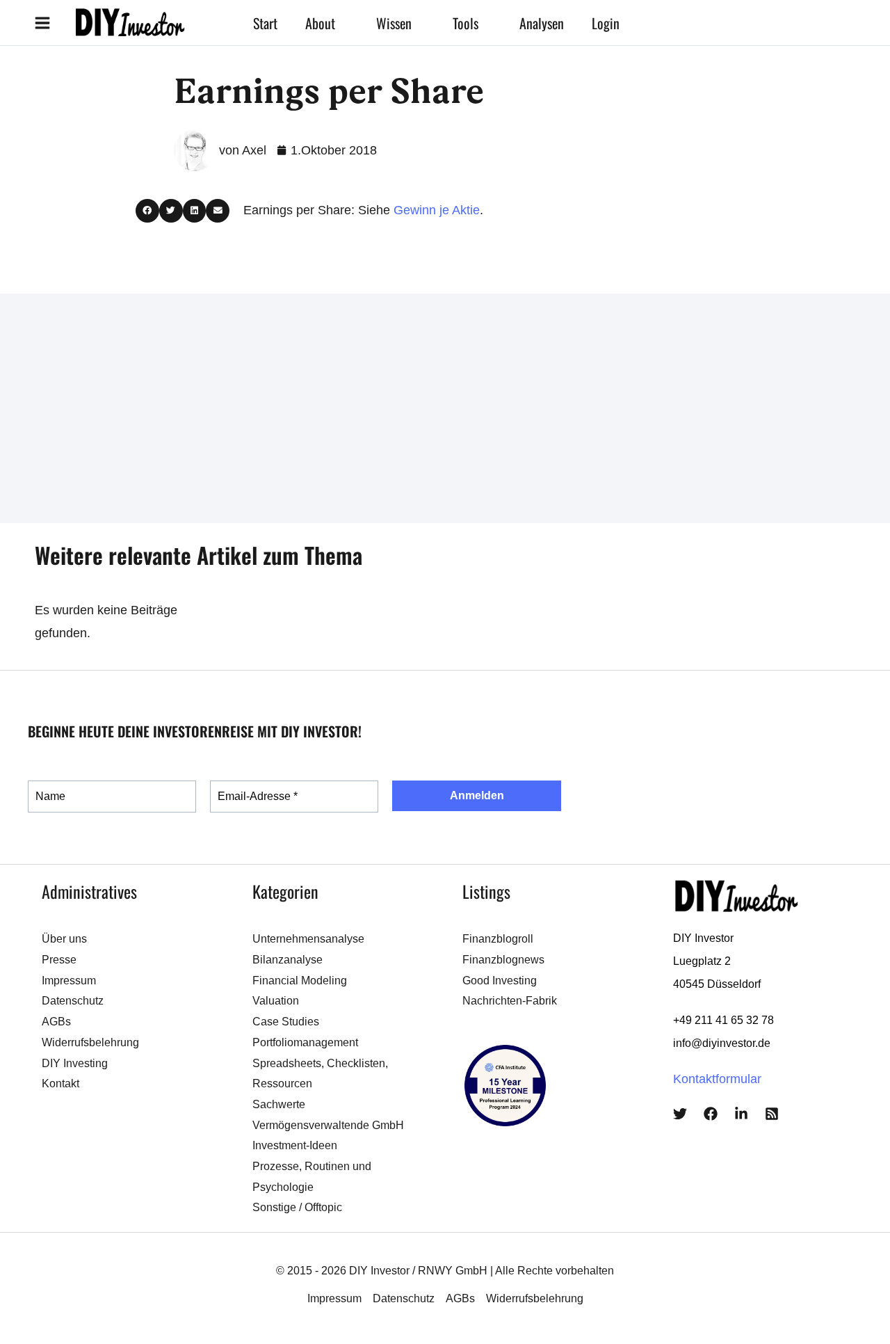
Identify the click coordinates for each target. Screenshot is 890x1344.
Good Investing (499, 980)
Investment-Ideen (294, 1145)
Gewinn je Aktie (437, 210)
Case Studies (285, 1021)
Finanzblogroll (497, 939)
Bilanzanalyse (287, 960)
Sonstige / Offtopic (297, 1207)
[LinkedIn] (741, 1114)
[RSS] (772, 1114)
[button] (341, 23)
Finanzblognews (503, 960)
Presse (59, 960)
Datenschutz (73, 1001)
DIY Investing (75, 1063)
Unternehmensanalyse (308, 939)
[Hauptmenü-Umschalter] (42, 22)
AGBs (56, 1021)
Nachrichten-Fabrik (509, 1001)
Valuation (275, 1001)
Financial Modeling (299, 980)
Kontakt (60, 1083)
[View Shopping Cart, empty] (685, 22)
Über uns (64, 939)
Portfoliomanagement (305, 1042)
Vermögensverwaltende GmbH (328, 1125)
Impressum (69, 980)
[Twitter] (680, 1114)
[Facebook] (711, 1114)
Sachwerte (278, 1104)
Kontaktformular (717, 1079)
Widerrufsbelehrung (90, 1042)
